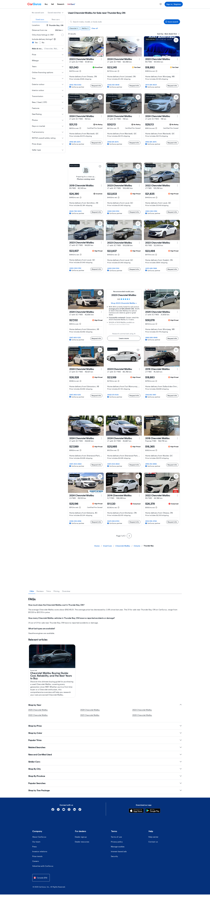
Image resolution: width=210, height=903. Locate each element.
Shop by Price (35, 726)
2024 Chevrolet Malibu (90, 710)
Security (114, 856)
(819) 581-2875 (75, 142)
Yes (36, 42)
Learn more (124, 338)
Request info (96, 86)
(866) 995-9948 (151, 337)
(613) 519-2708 (151, 521)
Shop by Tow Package (39, 790)
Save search (173, 22)
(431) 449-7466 (151, 268)
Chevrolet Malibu (122, 546)
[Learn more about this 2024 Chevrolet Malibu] (139, 59)
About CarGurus (39, 837)
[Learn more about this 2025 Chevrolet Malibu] (177, 312)
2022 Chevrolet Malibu (38, 715)
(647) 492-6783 (113, 521)
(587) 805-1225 (75, 337)
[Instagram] (69, 810)
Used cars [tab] (40, 19)
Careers (35, 861)
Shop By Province (36, 776)
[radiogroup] (47, 41)
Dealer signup (81, 837)
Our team (36, 842)
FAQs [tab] (32, 591)
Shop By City (34, 769)
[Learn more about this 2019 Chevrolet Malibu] (101, 185)
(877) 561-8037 (151, 85)
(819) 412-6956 (151, 464)
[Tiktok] (79, 810)
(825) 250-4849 (113, 85)
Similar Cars (34, 761)
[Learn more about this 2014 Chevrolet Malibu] (139, 495)
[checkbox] (62, 35)
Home (97, 546)
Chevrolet (73, 28)
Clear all (94, 28)
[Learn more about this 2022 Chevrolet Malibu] (177, 185)
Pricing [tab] (56, 591)
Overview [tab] (66, 591)
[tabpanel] (105, 616)
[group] (124, 28)
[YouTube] (63, 810)
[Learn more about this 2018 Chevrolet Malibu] (177, 438)
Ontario (137, 546)
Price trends (37, 856)
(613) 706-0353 (75, 85)
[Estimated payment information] (80, 71)
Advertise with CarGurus (42, 866)
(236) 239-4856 (75, 521)
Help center (153, 837)
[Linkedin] (74, 810)
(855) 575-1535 (113, 395)
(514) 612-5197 (150, 395)
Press (34, 846)
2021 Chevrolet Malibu (89, 715)
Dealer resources (82, 842)
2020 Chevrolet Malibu (142, 715)
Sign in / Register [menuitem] (173, 4)
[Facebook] (52, 810)
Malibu (84, 28)
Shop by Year (34, 705)
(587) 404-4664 (75, 464)
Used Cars (107, 546)
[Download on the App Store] (136, 810)
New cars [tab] (56, 19)
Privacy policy (117, 842)
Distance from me (39, 30)
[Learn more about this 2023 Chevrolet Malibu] (101, 59)
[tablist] (47, 19)
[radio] (33, 42)
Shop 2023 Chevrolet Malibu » (124, 303)
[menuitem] (46, 4)
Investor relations (39, 851)
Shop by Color (35, 733)
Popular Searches (37, 783)
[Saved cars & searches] (160, 4)
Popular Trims (35, 740)
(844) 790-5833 (75, 211)
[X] (58, 810)
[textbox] (167, 33)
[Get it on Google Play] (152, 810)
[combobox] (56, 12)
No (43, 42)
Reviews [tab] (40, 591)
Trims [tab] (48, 591)
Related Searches (36, 747)
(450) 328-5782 (113, 211)
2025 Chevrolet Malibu (38, 710)
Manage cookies (117, 846)
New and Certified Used (40, 754)
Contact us (153, 842)
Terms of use (116, 837)
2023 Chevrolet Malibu (142, 710)
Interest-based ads (119, 851)
